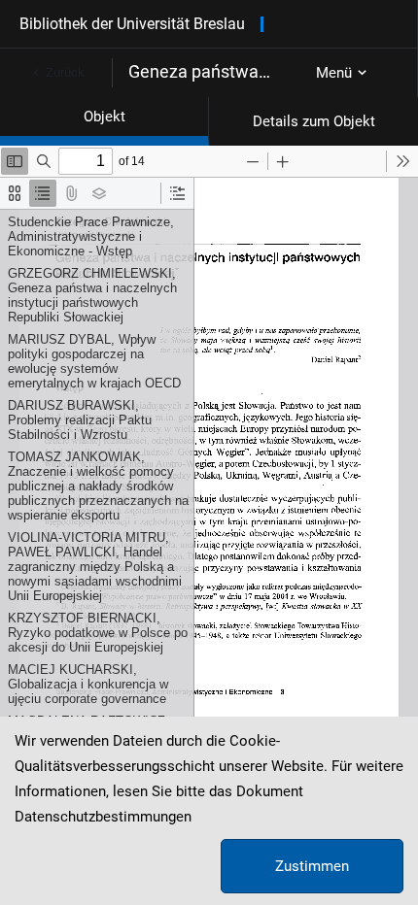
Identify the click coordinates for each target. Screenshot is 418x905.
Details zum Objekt (314, 121)
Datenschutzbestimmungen (103, 816)
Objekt (104, 116)
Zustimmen (312, 866)
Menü (334, 73)
